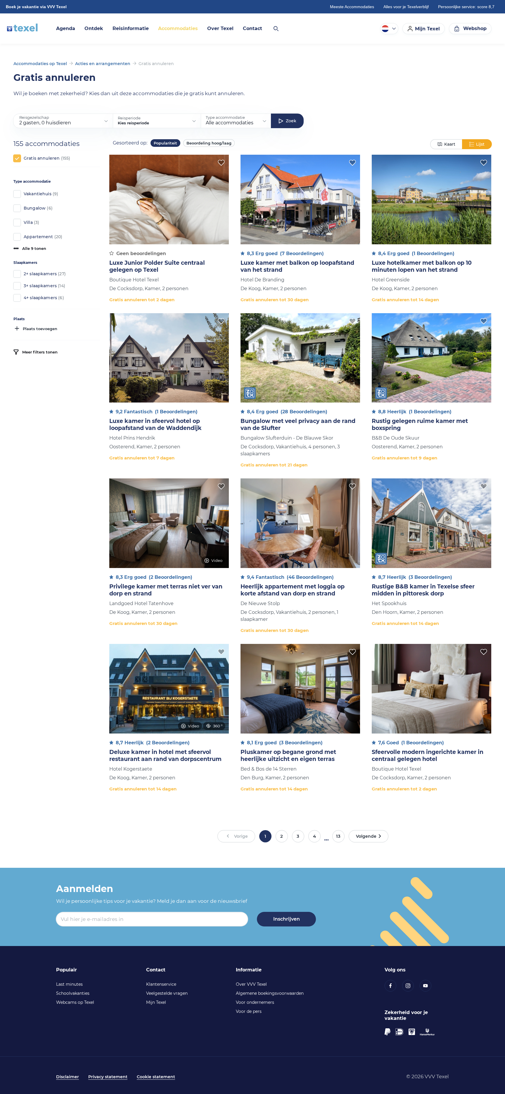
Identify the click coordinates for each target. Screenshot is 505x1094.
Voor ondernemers (255, 1002)
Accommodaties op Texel (40, 63)
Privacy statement (107, 1076)
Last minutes (69, 984)
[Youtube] (428, 986)
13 (338, 836)
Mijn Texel (156, 1002)
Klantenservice (161, 984)
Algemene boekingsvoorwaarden (270, 993)
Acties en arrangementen (102, 63)
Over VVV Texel (251, 984)
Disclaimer (67, 1076)
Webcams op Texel (75, 1002)
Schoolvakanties (72, 993)
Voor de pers (249, 1011)
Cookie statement (156, 1076)
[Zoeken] (275, 28)
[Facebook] (393, 986)
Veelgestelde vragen (167, 993)
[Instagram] (411, 986)
